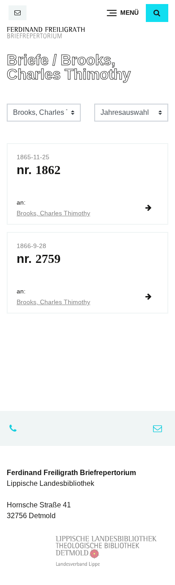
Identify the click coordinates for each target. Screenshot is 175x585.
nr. (39, 170)
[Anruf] (15, 428)
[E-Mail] (17, 12)
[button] (157, 13)
